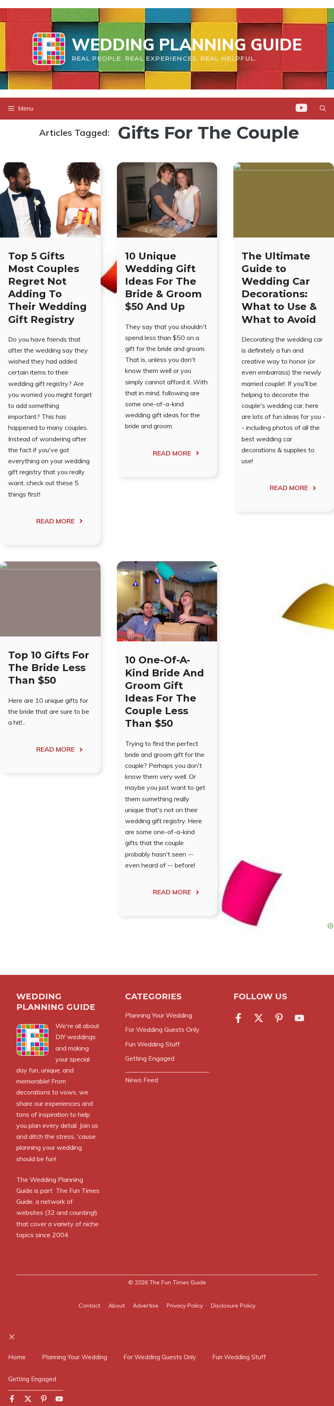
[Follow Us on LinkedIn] (299, 1018)
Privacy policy (185, 1305)
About (116, 1305)
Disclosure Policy (233, 1305)
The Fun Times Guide (177, 1282)
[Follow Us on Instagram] (279, 1018)
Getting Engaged (32, 1379)
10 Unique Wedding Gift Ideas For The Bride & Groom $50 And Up (163, 281)
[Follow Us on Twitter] (258, 1018)
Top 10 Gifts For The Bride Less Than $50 (48, 667)
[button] (323, 109)
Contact (89, 1305)
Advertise (145, 1305)
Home (17, 1357)
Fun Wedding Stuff (239, 1357)
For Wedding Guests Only (159, 1357)
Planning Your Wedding (74, 1357)
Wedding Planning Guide (187, 44)
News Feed (141, 1080)
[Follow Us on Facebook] (239, 1018)
